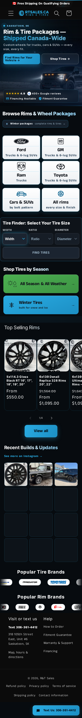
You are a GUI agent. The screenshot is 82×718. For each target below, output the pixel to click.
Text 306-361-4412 (22, 627)
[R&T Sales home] (34, 13)
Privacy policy (39, 686)
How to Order (54, 626)
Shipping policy (25, 695)
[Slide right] (51, 418)
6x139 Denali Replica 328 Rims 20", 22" (52, 380)
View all (41, 431)
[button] (11, 13)
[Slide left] (30, 418)
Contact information (53, 695)
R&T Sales (47, 678)
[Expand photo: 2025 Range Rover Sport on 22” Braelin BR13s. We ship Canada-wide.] (41, 499)
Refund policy (16, 686)
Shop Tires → (60, 58)
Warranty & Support (58, 643)
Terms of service (64, 686)
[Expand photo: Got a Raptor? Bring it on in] (66, 499)
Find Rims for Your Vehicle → (18, 59)
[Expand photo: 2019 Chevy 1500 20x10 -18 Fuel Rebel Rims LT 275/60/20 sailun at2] (41, 525)
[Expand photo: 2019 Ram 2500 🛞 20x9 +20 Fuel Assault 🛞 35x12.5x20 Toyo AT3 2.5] (41, 550)
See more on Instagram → (23, 456)
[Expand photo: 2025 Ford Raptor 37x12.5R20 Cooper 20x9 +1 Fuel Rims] (66, 550)
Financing (51, 651)
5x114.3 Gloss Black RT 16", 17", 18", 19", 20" (19, 380)
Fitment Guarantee (58, 635)
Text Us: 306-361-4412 (59, 710)
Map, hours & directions (18, 655)
